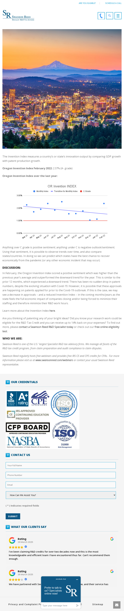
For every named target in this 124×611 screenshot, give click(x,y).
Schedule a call (113, 3)
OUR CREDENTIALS (24, 382)
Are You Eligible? (87, 3)
